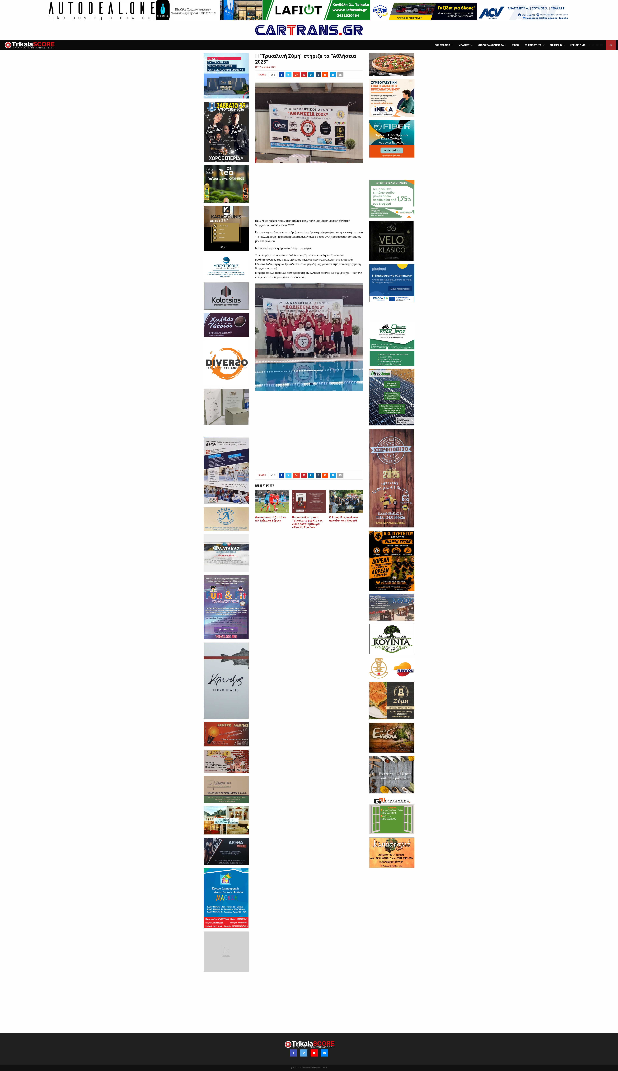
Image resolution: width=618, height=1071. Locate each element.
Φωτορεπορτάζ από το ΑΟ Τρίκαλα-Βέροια (270, 518)
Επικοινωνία (577, 45)
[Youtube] (598, 45)
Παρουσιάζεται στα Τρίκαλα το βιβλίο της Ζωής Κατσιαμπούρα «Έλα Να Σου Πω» (307, 522)
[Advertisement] (309, 192)
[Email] (602, 45)
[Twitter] (594, 45)
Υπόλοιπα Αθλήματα (491, 45)
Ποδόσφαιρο (442, 45)
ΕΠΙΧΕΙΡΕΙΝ (556, 45)
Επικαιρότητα (533, 45)
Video (515, 45)
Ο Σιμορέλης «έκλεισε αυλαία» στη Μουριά (344, 518)
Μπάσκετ (464, 45)
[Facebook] (590, 45)
